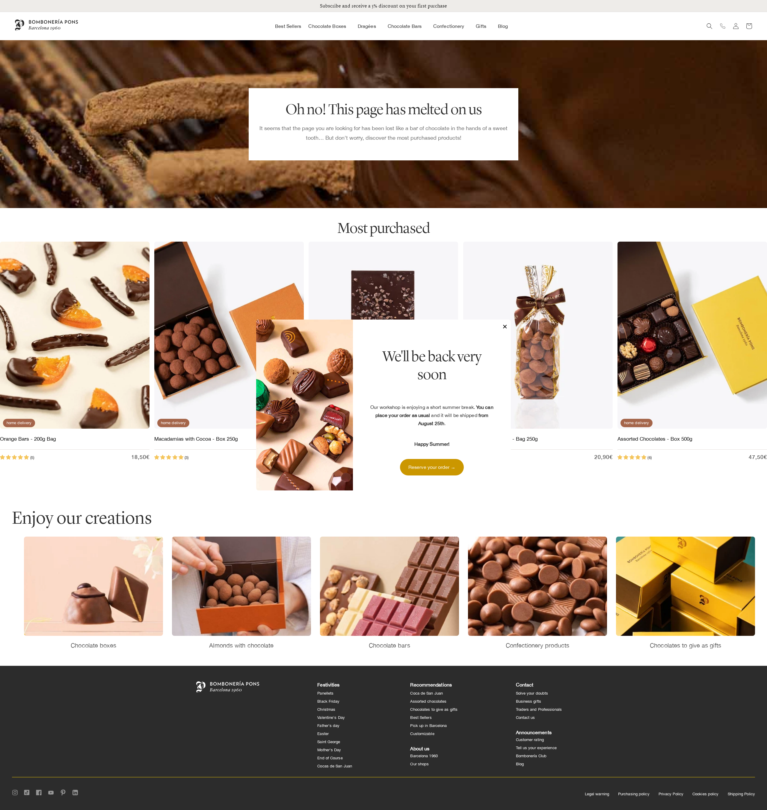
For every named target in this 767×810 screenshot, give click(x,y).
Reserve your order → (431, 467)
